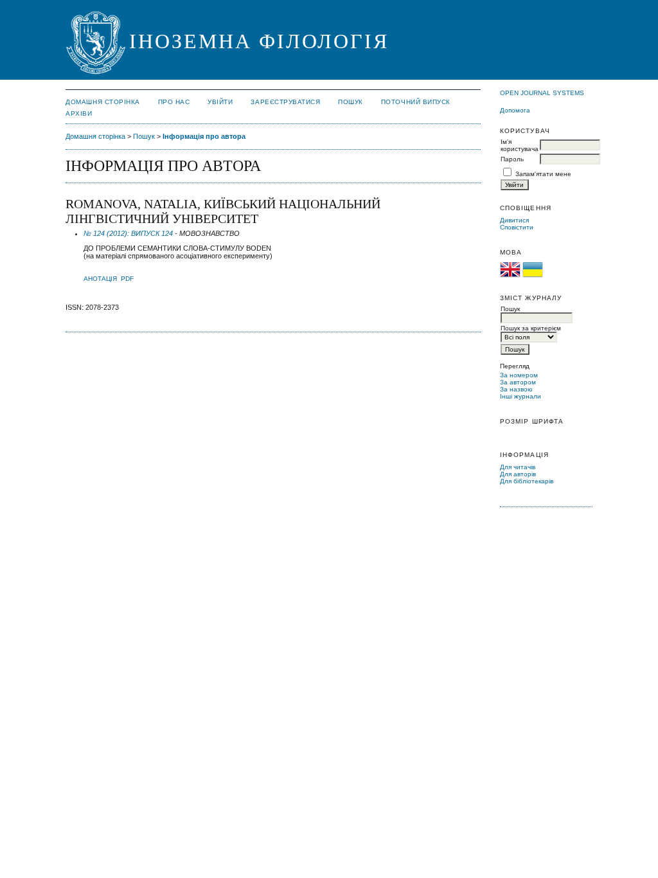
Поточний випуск (415, 101)
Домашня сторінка (102, 101)
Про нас (174, 101)
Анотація (100, 278)
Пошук (350, 101)
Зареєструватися (285, 101)
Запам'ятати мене (543, 173)
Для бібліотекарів (526, 481)
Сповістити (516, 227)
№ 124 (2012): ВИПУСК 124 (128, 233)
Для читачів (517, 466)
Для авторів (518, 474)
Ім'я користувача (519, 145)
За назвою (516, 389)
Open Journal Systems (542, 92)
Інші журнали (520, 396)
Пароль (512, 159)
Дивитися (514, 220)
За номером (519, 375)
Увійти (220, 101)
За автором (518, 382)
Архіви (79, 113)
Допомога (515, 110)
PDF (127, 278)
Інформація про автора (204, 136)
